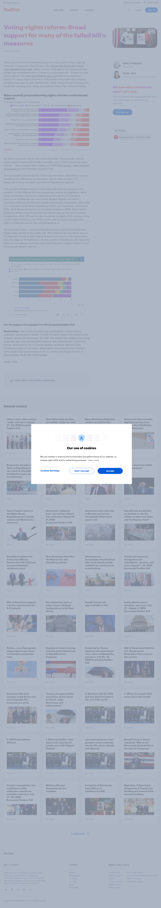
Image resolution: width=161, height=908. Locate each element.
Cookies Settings (49, 471)
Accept (110, 471)
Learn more (93, 460)
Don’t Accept (82, 471)
